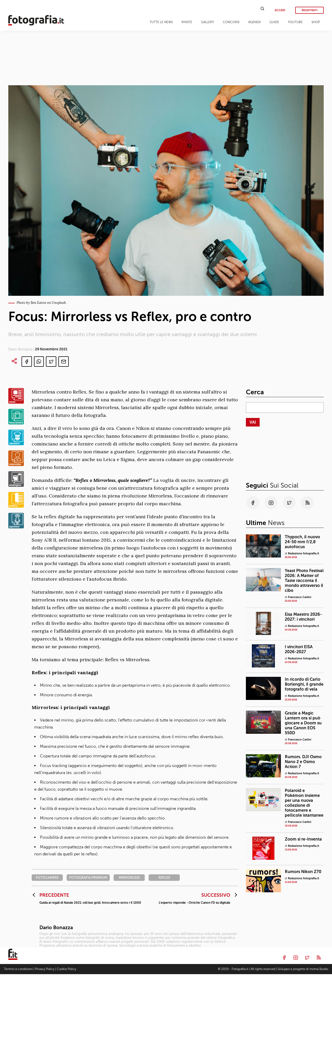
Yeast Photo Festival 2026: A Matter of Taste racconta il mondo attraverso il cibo (304, 580)
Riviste (187, 22)
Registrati (309, 10)
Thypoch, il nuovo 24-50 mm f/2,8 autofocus (302, 541)
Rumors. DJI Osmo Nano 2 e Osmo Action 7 (303, 761)
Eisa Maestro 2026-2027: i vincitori (303, 617)
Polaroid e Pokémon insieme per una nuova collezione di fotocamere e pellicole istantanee (304, 803)
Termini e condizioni (18, 969)
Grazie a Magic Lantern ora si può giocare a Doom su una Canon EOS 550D (303, 723)
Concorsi (231, 22)
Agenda (254, 22)
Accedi (280, 10)
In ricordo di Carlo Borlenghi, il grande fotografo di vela (304, 684)
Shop (316, 22)
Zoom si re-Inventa (303, 839)
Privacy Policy (44, 969)
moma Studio (318, 969)
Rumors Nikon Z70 (303, 871)
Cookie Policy (66, 969)
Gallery (207, 22)
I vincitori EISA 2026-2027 (299, 649)
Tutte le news (161, 22)
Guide (274, 22)
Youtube (295, 22)
